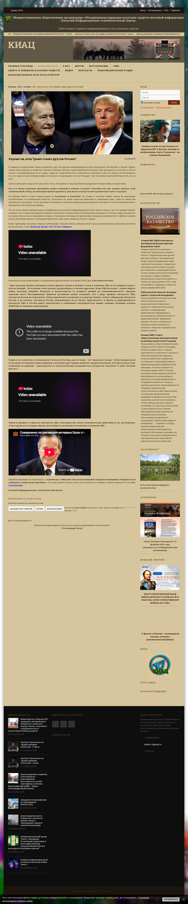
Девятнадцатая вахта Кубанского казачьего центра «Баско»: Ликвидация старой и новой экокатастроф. (32, 820)
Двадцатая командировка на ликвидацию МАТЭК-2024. (33, 802)
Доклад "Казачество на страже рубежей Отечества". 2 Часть (32, 744)
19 (34, 86)
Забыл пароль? (163, 107)
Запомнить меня (151, 102)
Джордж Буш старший (21, 508)
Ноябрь (27, 86)
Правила (175, 10)
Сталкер (115, 508)
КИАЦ (21, 44)
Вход (142, 10)
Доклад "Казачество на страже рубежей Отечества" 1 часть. (82, 34)
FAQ (166, 10)
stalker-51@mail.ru (153, 744)
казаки (39, 508)
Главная (12, 86)
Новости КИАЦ (80, 508)
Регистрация (154, 10)
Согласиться (171, 899)
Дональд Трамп (54, 508)
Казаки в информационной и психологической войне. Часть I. (34, 862)
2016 (20, 86)
